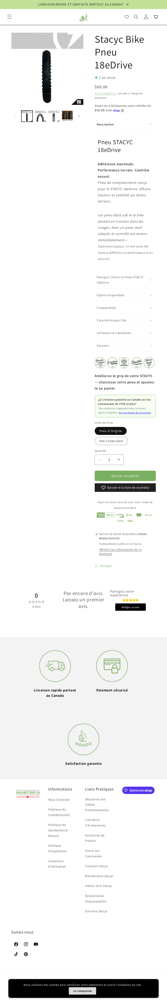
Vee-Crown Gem (111, 441)
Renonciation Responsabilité (95, 898)
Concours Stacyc (96, 866)
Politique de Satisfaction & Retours (58, 830)
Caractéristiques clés (111, 320)
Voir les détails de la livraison (135, 412)
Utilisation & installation (114, 333)
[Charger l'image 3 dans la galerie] (53, 116)
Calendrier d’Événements (95, 822)
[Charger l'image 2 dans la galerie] (40, 116)
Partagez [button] (106, 566)
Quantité (100, 451)
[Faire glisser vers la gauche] (15, 116)
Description (105, 124)
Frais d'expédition (106, 93)
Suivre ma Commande (93, 853)
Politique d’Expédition (57, 848)
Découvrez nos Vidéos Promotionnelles (97, 804)
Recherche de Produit (95, 838)
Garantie (103, 345)
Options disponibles (111, 295)
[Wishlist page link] (127, 17)
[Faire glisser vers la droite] (79, 116)
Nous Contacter (59, 799)
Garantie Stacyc (96, 911)
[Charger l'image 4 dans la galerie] (67, 116)
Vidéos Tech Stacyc (98, 886)
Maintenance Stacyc (99, 876)
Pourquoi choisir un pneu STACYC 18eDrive (120, 279)
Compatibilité (106, 308)
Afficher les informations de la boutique (120, 551)
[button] (9, 17)
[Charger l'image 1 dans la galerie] (27, 116)
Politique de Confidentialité (59, 812)
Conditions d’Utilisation (57, 864)
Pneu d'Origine (110, 431)
